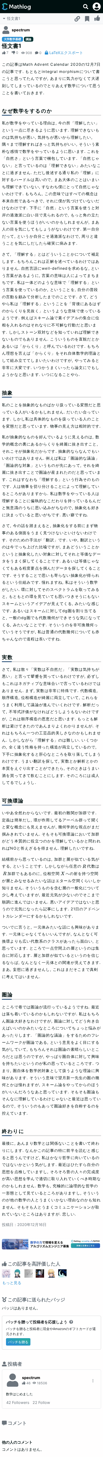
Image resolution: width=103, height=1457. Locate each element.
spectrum (21, 29)
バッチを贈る (18, 1342)
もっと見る (11, 1283)
